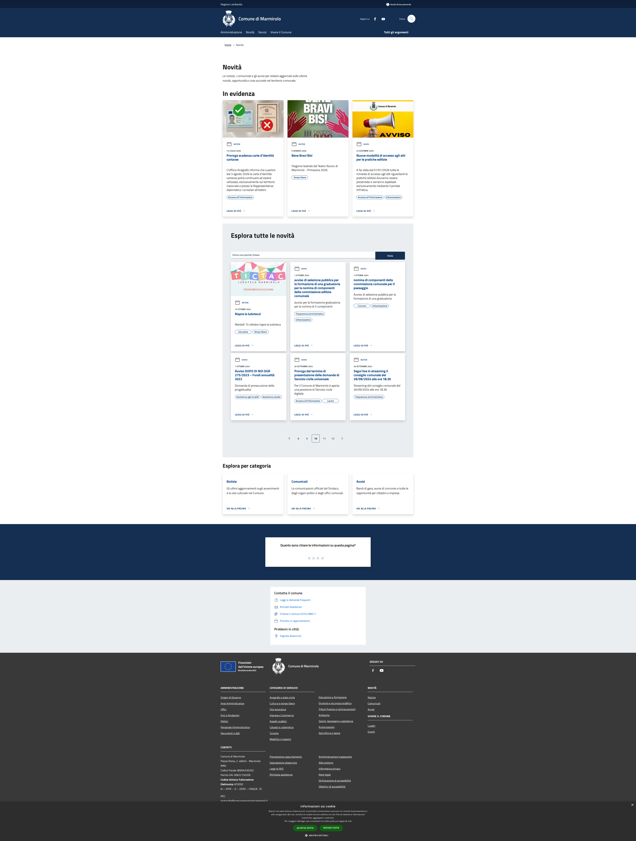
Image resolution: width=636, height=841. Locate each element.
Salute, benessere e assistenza (336, 721)
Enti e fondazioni (230, 715)
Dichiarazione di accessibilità (335, 781)
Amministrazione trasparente (335, 757)
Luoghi (371, 726)
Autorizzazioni (327, 727)
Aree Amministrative (232, 703)
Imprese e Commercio (282, 715)
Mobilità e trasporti (280, 739)
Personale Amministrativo (235, 727)
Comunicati (374, 703)
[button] (318, 835)
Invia (390, 256)
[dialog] (318, 821)
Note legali (325, 775)
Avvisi (366, 144)
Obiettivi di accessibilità (332, 787)
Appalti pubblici (278, 721)
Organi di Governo (231, 697)
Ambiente (324, 715)
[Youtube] (382, 18)
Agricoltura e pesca (329, 733)
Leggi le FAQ (277, 769)
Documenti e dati (230, 733)
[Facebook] (373, 18)
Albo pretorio (326, 763)
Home (228, 45)
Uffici (223, 709)
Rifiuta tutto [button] (331, 827)
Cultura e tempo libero (282, 703)
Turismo (274, 733)
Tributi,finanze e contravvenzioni (337, 709)
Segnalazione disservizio (283, 763)
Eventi (371, 732)
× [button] (632, 805)
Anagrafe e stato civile (282, 697)
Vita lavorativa (278, 709)
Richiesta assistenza (281, 775)
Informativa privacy (330, 769)
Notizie (237, 144)
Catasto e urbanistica (281, 727)
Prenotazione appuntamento (286, 757)
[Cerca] (411, 19)
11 (324, 438)
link (349, 821)
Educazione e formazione (333, 697)
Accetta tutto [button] (305, 828)
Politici (224, 721)
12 (332, 438)
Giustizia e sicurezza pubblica (335, 703)
